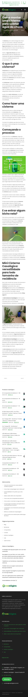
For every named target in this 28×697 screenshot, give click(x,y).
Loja (5, 538)
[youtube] (23, 2)
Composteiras (7, 530)
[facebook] (21, 2)
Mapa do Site (5, 657)
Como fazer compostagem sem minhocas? (14, 489)
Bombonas (6, 527)
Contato (6, 532)
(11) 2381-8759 (7, 675)
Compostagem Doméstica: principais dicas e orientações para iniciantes (14, 504)
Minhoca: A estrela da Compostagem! (12, 511)
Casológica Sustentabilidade (11, 30)
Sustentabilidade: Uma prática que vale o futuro (15, 631)
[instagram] (25, 2)
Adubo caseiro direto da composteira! (12, 495)
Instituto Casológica (8, 535)
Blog (5, 524)
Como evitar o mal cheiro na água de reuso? (14, 501)
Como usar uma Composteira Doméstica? (14, 498)
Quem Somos (7, 540)
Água (5, 31)
